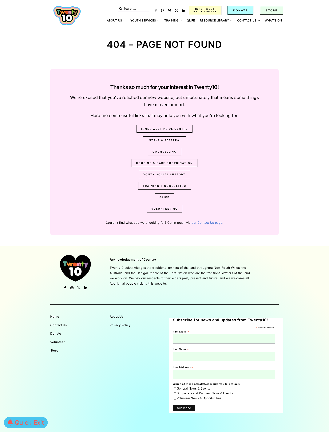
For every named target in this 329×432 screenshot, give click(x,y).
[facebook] (155, 10)
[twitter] (176, 10)
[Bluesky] (169, 10)
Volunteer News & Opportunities (199, 398)
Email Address (183, 367)
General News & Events (193, 388)
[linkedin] (183, 10)
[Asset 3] (67, 7)
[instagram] (162, 10)
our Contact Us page (207, 222)
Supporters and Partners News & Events (205, 393)
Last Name (181, 349)
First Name (181, 331)
